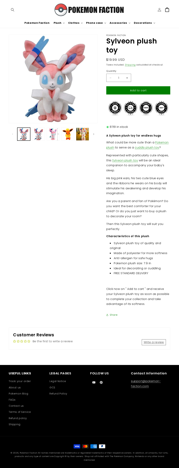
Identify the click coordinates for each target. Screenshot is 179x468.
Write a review (154, 342)
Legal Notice (57, 381)
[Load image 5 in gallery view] (82, 134)
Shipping (130, 64)
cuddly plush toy (147, 147)
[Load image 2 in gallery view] (38, 134)
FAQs (12, 399)
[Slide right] (94, 134)
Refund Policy (58, 393)
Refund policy (18, 418)
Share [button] (113, 315)
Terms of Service (20, 412)
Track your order (20, 381)
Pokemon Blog (18, 393)
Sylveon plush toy (125, 160)
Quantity (111, 71)
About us (15, 387)
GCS (52, 387)
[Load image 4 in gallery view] (67, 134)
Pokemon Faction (28, 452)
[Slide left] (12, 134)
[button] (12, 10)
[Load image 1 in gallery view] (23, 134)
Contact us (16, 406)
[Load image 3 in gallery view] (53, 134)
